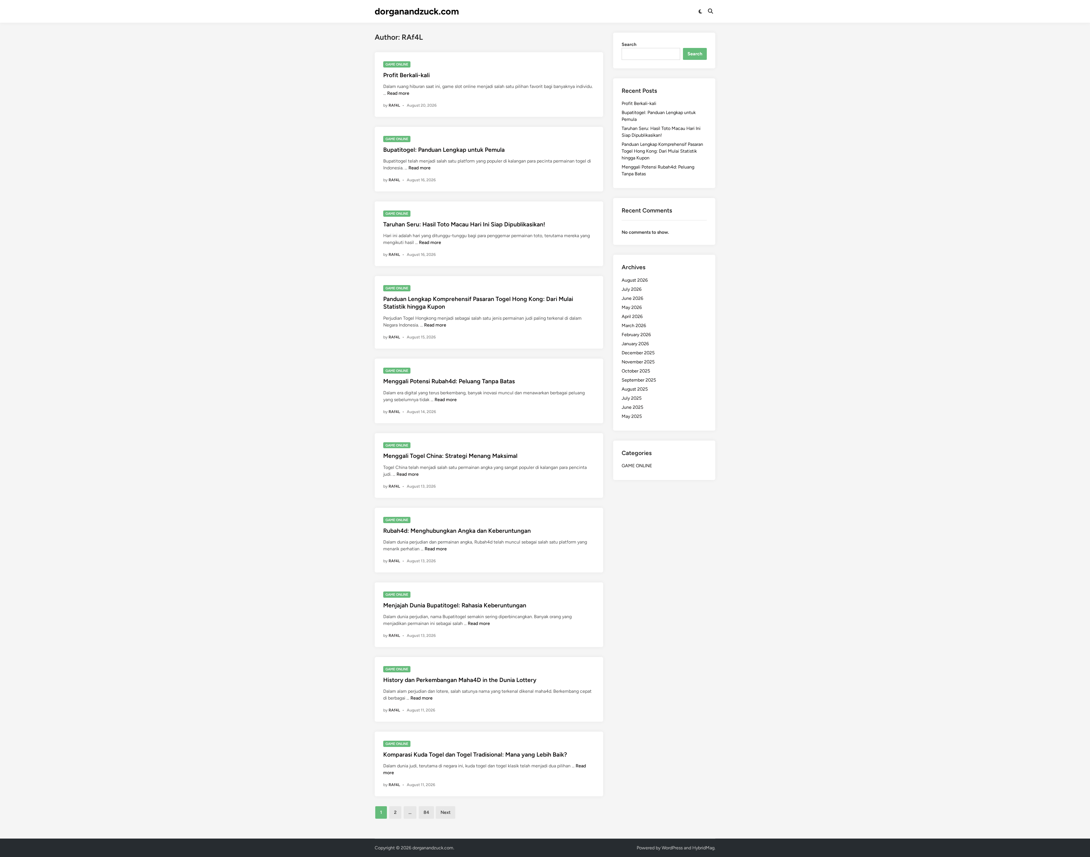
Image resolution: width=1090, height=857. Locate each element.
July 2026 (632, 289)
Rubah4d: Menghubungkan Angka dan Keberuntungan (457, 530)
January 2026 (635, 343)
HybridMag (703, 847)
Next (445, 812)
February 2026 (636, 334)
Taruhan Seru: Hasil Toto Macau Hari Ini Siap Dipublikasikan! (464, 224)
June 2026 (632, 298)
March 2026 (634, 325)
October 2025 (636, 371)
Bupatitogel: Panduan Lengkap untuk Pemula (444, 149)
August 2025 (635, 389)
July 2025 (632, 398)
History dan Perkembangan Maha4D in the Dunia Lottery (459, 679)
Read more (398, 93)
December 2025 (638, 352)
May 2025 (632, 416)
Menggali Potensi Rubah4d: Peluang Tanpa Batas (449, 381)
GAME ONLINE (396, 64)
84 (426, 812)
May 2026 (632, 307)
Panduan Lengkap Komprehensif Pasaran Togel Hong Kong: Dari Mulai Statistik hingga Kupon (662, 151)
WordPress (672, 847)
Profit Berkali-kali (406, 75)
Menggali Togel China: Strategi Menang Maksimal (450, 455)
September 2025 (639, 380)
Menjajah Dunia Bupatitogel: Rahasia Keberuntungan (454, 605)
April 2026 (632, 316)
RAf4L (394, 105)
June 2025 (632, 407)
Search (629, 44)
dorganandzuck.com (417, 11)
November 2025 (638, 362)
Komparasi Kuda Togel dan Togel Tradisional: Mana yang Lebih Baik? (475, 754)
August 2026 (635, 280)
